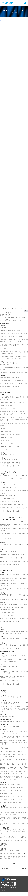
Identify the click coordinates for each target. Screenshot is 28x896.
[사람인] (25, 854)
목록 (14, 864)
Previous (5, 868)
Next (23, 868)
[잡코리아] (19, 854)
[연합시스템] (8, 2)
